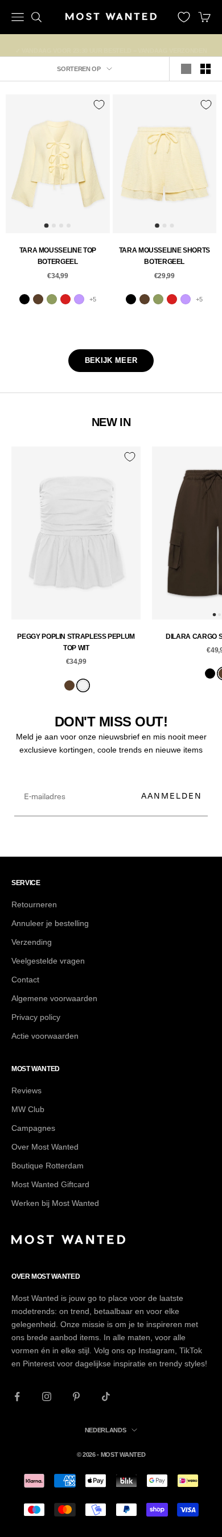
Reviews (26, 1090)
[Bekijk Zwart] (24, 299)
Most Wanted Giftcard (50, 1184)
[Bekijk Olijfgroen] (52, 299)
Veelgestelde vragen (48, 960)
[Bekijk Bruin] (38, 299)
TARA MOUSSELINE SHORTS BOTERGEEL (164, 256)
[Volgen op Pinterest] (76, 1396)
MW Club (27, 1109)
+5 (92, 299)
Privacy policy (35, 1017)
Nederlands (105, 1430)
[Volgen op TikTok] (106, 1396)
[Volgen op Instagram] (46, 1396)
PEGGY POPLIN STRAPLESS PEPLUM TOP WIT (76, 642)
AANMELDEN (171, 795)
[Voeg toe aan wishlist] (99, 104)
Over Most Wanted (45, 1146)
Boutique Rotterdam (47, 1165)
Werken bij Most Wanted (55, 1203)
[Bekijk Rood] (65, 299)
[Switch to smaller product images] (205, 69)
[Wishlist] (184, 17)
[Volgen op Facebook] (17, 1396)
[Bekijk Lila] (79, 299)
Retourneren (34, 904)
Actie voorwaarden (45, 1035)
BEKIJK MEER (111, 360)
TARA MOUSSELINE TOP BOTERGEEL (57, 256)
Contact (25, 979)
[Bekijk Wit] (83, 685)
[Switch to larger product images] (186, 69)
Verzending (31, 942)
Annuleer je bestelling (50, 923)
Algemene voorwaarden (54, 998)
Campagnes (33, 1128)
